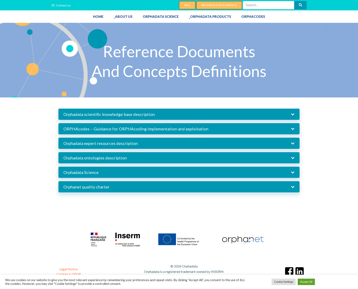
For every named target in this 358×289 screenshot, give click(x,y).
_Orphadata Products (210, 16)
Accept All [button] (306, 281)
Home (98, 16)
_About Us (123, 16)
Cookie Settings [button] (283, 281)
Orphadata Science (161, 16)
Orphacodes (253, 16)
